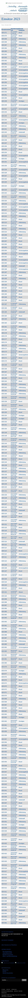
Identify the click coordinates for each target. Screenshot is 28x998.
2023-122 (4, 520)
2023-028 (4, 831)
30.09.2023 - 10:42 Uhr (14, 287)
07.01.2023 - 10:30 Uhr (14, 907)
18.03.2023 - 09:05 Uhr (14, 778)
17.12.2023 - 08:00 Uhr (14, 73)
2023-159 (4, 397)
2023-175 (4, 345)
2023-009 (4, 898)
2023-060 (4, 728)
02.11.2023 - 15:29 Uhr (14, 219)
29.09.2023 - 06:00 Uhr (14, 294)
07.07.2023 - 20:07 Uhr (14, 530)
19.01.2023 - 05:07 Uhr (14, 894)
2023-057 (4, 739)
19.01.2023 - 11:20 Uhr (14, 891)
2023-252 (4, 91)
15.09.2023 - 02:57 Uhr (14, 339)
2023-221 (4, 196)
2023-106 (4, 575)
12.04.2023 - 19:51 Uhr (14, 708)
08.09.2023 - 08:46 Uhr (14, 351)
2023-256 (4, 79)
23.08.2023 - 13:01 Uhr (14, 428)
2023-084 (4, 647)
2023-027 (4, 835)
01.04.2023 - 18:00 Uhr (14, 728)
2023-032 (4, 818)
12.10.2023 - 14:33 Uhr (14, 275)
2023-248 (4, 105)
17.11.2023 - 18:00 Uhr (14, 182)
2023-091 (4, 625)
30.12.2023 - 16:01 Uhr (14, 38)
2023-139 (4, 465)
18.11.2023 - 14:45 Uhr (14, 172)
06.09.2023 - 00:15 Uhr (14, 384)
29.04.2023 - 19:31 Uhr (14, 662)
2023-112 (4, 554)
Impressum (14, 989)
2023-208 (4, 238)
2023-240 (4, 132)
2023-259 (4, 70)
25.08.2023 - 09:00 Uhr (14, 418)
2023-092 (4, 621)
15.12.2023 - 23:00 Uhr (14, 85)
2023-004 (4, 913)
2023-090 (4, 628)
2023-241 (4, 129)
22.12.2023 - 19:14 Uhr (14, 54)
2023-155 (4, 412)
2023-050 (4, 761)
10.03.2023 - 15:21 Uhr (14, 787)
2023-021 (4, 857)
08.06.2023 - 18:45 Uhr (14, 596)
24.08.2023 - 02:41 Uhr (14, 421)
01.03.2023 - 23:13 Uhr (14, 806)
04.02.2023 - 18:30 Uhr (14, 865)
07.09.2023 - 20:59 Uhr (14, 357)
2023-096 (4, 608)
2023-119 (4, 530)
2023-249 (4, 101)
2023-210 (4, 231)
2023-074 (4, 683)
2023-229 (4, 169)
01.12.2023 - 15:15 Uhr (14, 129)
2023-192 (4, 288)
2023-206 (4, 244)
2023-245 (4, 116)
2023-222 (4, 193)
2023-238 (4, 140)
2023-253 (4, 88)
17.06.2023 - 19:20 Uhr (14, 578)
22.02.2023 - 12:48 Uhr (14, 821)
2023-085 (4, 644)
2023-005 (4, 910)
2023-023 (4, 849)
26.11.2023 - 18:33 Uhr (14, 146)
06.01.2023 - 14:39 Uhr (14, 910)
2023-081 (4, 659)
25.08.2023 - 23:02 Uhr (14, 412)
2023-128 (4, 501)
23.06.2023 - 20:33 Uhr (14, 557)
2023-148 (4, 435)
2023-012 (4, 887)
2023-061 (4, 725)
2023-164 (4, 381)
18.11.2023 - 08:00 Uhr (14, 175)
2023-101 (4, 592)
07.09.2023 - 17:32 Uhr (14, 368)
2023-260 (4, 67)
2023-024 (4, 846)
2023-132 (4, 487)
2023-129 (4, 498)
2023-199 (4, 266)
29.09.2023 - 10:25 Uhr (14, 291)
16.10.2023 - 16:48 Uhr (14, 247)
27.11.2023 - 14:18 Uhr (14, 140)
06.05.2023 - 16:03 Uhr (14, 655)
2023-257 (4, 76)
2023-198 (4, 269)
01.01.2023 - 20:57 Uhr (14, 922)
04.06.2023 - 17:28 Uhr (14, 608)
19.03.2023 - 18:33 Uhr (14, 768)
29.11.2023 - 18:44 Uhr (14, 136)
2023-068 (4, 701)
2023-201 (4, 260)
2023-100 (4, 596)
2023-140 (4, 462)
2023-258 (4, 73)
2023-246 (4, 112)
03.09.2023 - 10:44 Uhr (14, 397)
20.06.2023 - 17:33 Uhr (14, 564)
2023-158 (4, 401)
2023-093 (4, 617)
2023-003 (4, 916)
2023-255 (4, 82)
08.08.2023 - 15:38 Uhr (14, 459)
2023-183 (4, 319)
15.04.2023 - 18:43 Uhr (14, 698)
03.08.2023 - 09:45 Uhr (14, 468)
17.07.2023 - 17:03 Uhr (14, 513)
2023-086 (4, 641)
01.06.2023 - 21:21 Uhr (14, 611)
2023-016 (4, 874)
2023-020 (4, 861)
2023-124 (4, 513)
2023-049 (4, 765)
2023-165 (4, 378)
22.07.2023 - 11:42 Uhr (14, 491)
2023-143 (4, 452)
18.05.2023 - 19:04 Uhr (14, 641)
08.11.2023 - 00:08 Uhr (14, 213)
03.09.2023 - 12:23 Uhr (14, 393)
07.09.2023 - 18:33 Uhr (14, 361)
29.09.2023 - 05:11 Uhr (14, 297)
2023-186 (4, 308)
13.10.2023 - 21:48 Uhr (14, 266)
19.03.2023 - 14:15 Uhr (14, 771)
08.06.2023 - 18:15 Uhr (14, 599)
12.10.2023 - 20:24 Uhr (14, 272)
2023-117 (4, 537)
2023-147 (4, 439)
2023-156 (4, 409)
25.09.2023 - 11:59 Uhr (14, 312)
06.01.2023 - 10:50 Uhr (14, 913)
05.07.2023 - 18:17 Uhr (14, 537)
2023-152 (4, 421)
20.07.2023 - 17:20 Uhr (14, 504)
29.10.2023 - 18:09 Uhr (14, 222)
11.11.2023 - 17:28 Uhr (14, 200)
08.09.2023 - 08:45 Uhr (14, 354)
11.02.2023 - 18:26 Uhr (14, 843)
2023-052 (4, 754)
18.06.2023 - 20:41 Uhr (14, 571)
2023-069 (4, 698)
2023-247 (4, 109)
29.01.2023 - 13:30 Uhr (14, 871)
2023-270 (4, 35)
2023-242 (4, 126)
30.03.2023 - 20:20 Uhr (14, 731)
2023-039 (4, 796)
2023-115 (4, 544)
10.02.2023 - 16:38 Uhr (14, 846)
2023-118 (4, 533)
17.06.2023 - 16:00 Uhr (14, 582)
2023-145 (4, 446)
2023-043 (4, 784)
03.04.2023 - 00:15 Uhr (14, 721)
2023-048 (4, 768)
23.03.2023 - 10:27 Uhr (14, 745)
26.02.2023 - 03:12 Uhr (14, 809)
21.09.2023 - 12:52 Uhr (14, 326)
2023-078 (4, 670)
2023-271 (4, 32)
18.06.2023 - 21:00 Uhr (14, 568)
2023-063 (4, 717)
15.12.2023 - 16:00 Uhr (14, 88)
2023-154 (4, 415)
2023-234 (4, 152)
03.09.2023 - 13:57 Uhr (14, 390)
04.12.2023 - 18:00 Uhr (14, 119)
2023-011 (4, 891)
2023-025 (4, 843)
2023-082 (4, 655)
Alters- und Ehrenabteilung (9, 956)
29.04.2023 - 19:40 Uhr (14, 659)
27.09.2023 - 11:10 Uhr (14, 308)
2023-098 (4, 602)
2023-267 (4, 45)
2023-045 (4, 778)
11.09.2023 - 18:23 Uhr (14, 345)
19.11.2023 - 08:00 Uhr (14, 161)
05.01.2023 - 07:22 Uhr (14, 919)
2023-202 (4, 256)
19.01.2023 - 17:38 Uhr (14, 883)
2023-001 (4, 922)
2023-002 (4, 919)
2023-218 (4, 207)
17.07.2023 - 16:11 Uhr (14, 510)
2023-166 (4, 375)
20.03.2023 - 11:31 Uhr (14, 761)
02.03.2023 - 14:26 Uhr (14, 803)
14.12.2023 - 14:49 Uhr (14, 98)
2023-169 (4, 365)
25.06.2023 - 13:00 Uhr (14, 554)
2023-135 (4, 477)
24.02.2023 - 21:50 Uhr (14, 815)
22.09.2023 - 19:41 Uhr (14, 319)
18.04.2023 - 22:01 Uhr (14, 686)
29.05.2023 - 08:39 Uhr (14, 628)
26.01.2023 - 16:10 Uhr (14, 877)
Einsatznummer (6, 29)
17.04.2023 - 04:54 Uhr (14, 692)
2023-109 (4, 565)
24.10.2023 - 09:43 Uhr (14, 228)
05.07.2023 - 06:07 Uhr (14, 544)
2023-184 (4, 316)
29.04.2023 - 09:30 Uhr (14, 673)
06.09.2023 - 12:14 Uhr (14, 378)
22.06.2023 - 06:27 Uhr (14, 561)
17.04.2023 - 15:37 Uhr (14, 689)
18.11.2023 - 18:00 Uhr (14, 169)
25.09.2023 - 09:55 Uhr (14, 315)
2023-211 (4, 228)
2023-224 (4, 186)
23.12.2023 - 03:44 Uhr (14, 51)
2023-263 (4, 57)
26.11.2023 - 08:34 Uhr (14, 149)
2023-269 (4, 39)
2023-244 (4, 119)
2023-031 (4, 821)
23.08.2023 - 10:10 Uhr (14, 432)
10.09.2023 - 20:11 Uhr (14, 348)
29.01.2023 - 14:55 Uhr (14, 868)
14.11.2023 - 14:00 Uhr (14, 192)
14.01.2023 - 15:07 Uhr (14, 897)
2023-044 (4, 781)
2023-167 (4, 372)
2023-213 (4, 222)
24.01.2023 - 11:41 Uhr (14, 880)
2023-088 (4, 635)
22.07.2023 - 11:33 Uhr (14, 494)
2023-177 (4, 339)
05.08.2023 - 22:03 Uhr (14, 462)
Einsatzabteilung (7, 951)
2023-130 (4, 494)
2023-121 (4, 524)
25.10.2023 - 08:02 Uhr (14, 225)
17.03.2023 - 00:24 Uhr (14, 781)
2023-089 (4, 631)
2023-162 (4, 387)
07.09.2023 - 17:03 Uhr (14, 371)
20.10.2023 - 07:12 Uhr (14, 241)
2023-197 (4, 272)
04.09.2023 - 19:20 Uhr (14, 387)
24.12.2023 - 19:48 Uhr (14, 48)
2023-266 (4, 48)
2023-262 (4, 60)
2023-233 (4, 155)
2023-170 (4, 361)
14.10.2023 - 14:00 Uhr (14, 259)
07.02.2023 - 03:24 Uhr (14, 861)
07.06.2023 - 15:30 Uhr (14, 602)
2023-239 (4, 136)
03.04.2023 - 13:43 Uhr (14, 714)
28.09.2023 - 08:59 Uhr (14, 300)
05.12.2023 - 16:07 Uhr (14, 112)
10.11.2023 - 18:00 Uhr (14, 206)
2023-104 (4, 582)
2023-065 (4, 711)
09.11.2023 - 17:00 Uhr (14, 210)
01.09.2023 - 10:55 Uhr (14, 409)
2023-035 (4, 809)
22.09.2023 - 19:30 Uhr (14, 322)
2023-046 (4, 775)
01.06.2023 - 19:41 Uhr (14, 614)
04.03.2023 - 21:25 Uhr (14, 799)
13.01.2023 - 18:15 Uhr (14, 901)
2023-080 (4, 663)
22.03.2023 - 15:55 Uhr (14, 754)
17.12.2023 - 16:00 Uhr (14, 70)
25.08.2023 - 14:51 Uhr (14, 415)
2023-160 (4, 393)
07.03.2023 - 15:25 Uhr (14, 793)
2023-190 (4, 294)
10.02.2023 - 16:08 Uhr (14, 849)
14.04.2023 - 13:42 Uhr (14, 704)
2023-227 (4, 175)
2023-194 (4, 281)
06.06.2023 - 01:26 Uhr (14, 605)
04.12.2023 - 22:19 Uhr (14, 115)
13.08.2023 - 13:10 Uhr (14, 452)
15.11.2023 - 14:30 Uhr (14, 185)
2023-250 (4, 98)
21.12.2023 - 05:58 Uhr (14, 60)
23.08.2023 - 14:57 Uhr (14, 424)
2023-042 (4, 787)
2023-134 (4, 480)
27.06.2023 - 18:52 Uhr (14, 550)
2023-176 (4, 342)
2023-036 (4, 806)
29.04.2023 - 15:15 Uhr (14, 666)
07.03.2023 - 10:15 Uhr (14, 796)
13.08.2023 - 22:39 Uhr (14, 449)
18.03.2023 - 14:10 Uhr (14, 775)
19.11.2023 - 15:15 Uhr (14, 158)
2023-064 (4, 714)
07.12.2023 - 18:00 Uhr (14, 108)
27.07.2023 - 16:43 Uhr (14, 484)
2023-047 (4, 772)
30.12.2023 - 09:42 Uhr (14, 42)
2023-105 (4, 579)
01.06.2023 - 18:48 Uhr (14, 617)
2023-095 (4, 611)
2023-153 (4, 418)
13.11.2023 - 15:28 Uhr (14, 196)
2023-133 (4, 484)
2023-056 (4, 742)
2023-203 (4, 253)
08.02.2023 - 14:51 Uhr (14, 857)
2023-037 (4, 803)
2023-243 (4, 123)
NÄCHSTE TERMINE (7, 940)
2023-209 (4, 235)
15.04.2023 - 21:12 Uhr (14, 695)
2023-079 (4, 666)
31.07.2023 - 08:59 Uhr (14, 477)
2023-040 (4, 793)
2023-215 (4, 216)
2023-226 (4, 179)
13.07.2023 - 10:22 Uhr (14, 516)
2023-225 (4, 182)
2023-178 (4, 336)
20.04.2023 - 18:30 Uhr (14, 683)
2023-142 (4, 456)
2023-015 (4, 877)
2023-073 (4, 686)
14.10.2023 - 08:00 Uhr (14, 263)
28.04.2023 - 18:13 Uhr (14, 676)
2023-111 (4, 557)
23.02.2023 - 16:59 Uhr (14, 818)
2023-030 (4, 824)
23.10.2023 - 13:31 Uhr (14, 231)
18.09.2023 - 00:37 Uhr (14, 333)
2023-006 (4, 907)
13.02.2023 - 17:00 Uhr (14, 834)
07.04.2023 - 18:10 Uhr (14, 711)
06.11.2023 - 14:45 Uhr (14, 216)
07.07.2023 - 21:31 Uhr (14, 527)
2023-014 (4, 880)
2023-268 (4, 42)
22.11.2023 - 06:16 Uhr (14, 152)
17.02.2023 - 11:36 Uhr (14, 824)
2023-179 (4, 333)
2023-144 (4, 449)
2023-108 (4, 568)
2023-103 (4, 585)
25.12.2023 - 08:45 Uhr (14, 45)
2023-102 (4, 588)
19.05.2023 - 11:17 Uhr (14, 638)
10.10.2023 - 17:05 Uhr (14, 281)
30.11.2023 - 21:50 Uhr (14, 132)
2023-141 (4, 459)
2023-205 (4, 247)
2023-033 (4, 815)
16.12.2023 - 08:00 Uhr (14, 82)
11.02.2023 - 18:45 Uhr (14, 839)
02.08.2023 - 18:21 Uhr (14, 471)
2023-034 (4, 812)
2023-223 (4, 189)
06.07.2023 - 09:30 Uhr (14, 533)
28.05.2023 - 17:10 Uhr (14, 631)
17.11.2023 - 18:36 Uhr (14, 178)
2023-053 (4, 751)
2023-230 (4, 165)
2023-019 (4, 865)
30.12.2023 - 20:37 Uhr (14, 35)
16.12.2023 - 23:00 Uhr (14, 76)
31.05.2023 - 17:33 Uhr (14, 625)
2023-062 (4, 721)
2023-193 (4, 284)
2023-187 (4, 304)
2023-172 (4, 354)
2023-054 (4, 748)
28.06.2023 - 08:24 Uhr (14, 547)
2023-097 (4, 605)
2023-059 (4, 731)
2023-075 (4, 680)
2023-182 (4, 323)
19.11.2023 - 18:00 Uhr (14, 155)
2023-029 (4, 828)
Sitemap (3, 989)
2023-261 (4, 63)
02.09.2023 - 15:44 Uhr (14, 405)
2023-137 (4, 471)
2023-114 (4, 547)
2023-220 (4, 200)
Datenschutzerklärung (7, 991)
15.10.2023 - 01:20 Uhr (14, 256)
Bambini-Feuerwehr (7, 954)
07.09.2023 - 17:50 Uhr (14, 364)
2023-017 (4, 871)
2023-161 (4, 390)
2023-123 (4, 516)
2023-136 (4, 474)
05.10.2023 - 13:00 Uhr (14, 284)
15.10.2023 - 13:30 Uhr (14, 250)
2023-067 (4, 705)
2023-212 (4, 225)
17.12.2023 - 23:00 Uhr (14, 66)
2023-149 (4, 432)
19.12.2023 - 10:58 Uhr (14, 63)
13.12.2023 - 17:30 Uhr (14, 101)
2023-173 (4, 351)
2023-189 (4, 297)
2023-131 (4, 491)
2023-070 (4, 695)
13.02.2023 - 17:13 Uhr (14, 831)
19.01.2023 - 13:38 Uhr (14, 887)
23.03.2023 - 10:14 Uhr (14, 748)
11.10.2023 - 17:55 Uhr (14, 278)
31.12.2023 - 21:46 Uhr (14, 32)
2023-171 (4, 358)
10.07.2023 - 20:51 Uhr (14, 524)
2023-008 (4, 901)
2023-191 (4, 291)
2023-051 (4, 757)
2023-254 (4, 85)
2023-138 (4, 468)
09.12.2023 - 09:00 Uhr (14, 105)
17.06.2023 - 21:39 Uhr (14, 575)
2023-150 (4, 428)
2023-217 (4, 210)
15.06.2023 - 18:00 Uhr (14, 585)
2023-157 (4, 405)
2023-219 (4, 203)
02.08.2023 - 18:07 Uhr (14, 474)
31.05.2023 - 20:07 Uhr (14, 621)
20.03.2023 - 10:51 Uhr (14, 765)
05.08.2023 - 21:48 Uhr (14, 465)
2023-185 (4, 312)
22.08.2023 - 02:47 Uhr (14, 435)
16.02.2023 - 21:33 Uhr (14, 827)
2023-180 (4, 330)
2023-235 (4, 149)
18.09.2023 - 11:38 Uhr (14, 329)
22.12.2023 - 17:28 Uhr (14, 57)
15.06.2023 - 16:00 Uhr (14, 588)
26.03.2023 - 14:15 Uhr (14, 739)
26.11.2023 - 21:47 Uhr (14, 143)
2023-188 (4, 300)
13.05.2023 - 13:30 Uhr (14, 647)
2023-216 (4, 213)
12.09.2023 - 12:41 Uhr (14, 342)
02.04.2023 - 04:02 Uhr (14, 725)
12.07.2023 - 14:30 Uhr (14, 520)
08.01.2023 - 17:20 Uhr (14, 904)
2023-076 (4, 677)
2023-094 (4, 614)
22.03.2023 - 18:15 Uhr (14, 751)
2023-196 (4, 275)
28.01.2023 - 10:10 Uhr (14, 874)
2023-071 (4, 692)
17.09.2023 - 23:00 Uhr (14, 336)
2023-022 (4, 853)
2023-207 (4, 241)
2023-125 (4, 510)
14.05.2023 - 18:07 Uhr (14, 644)
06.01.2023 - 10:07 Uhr (14, 916)
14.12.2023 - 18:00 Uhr (14, 94)
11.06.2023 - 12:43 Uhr (14, 592)
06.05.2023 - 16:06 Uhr (14, 651)
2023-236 (4, 146)
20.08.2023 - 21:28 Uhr (14, 439)
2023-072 (4, 689)
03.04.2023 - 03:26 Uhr (14, 717)
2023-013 (4, 884)
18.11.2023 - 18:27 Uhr (14, 165)
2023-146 (4, 443)
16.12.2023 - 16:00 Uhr (14, 79)
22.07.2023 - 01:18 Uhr (14, 498)
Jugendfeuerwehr (7, 953)
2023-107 (4, 571)
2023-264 (4, 54)
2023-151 (4, 424)
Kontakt (8, 989)
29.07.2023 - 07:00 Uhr (14, 480)
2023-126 (4, 507)
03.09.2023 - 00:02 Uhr (14, 401)
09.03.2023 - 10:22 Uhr (14, 790)
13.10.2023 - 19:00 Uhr (14, 269)
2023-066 (4, 708)
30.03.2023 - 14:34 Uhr (14, 735)
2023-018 (4, 868)
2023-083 (4, 651)
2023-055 (4, 745)
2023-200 (4, 263)
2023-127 (4, 504)
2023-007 (4, 904)
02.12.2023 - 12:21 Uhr (14, 126)
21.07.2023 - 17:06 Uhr (14, 501)
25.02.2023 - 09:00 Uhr (14, 812)
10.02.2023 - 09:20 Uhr (14, 853)
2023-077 (4, 673)
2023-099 (4, 599)
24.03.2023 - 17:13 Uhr (14, 742)
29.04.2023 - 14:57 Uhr (14, 670)
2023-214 (4, 219)
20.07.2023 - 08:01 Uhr (14, 507)
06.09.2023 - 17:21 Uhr (14, 375)
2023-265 (4, 51)
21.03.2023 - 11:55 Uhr (14, 757)
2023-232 (4, 158)
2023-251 (4, 95)
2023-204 (4, 250)
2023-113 (4, 551)
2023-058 (4, 735)
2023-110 (4, 561)
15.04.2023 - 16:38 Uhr (14, 701)
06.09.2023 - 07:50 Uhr (14, 381)
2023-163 (4, 384)
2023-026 (4, 839)
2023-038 (4, 800)
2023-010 (4, 894)
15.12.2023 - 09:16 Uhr (14, 91)
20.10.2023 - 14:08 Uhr (14, 238)
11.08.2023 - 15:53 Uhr (14, 455)
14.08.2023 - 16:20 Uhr (14, 446)
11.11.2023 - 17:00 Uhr (14, 203)
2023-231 (4, 161)
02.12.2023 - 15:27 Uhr (14, 122)
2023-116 (4, 541)
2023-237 (4, 143)
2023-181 (4, 326)
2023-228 (4, 172)
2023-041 (4, 790)
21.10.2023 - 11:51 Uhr (14, 235)
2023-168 (4, 368)
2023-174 (4, 348)
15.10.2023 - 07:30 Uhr (14, 253)
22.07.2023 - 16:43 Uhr (14, 487)
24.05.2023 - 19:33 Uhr (14, 634)
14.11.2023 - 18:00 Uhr (14, 189)
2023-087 (4, 638)
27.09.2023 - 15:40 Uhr (14, 304)
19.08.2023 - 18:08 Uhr (14, 443)
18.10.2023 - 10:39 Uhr (14, 244)
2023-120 (4, 527)
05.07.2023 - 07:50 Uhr (14, 541)
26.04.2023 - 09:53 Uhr (14, 680)
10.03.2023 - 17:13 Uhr (14, 784)
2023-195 (4, 278)
